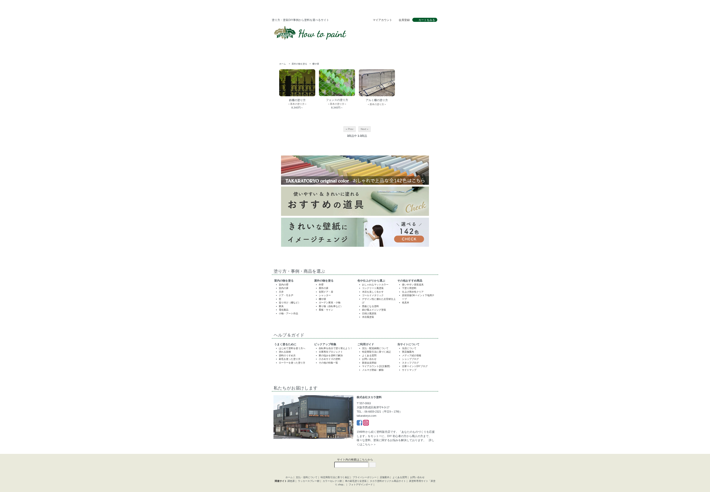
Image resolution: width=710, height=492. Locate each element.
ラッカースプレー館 (309, 481)
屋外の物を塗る (299, 64)
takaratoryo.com (366, 415)
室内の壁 (283, 284)
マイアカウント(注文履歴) (376, 366)
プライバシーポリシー (365, 477)
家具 (281, 306)
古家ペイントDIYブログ (415, 366)
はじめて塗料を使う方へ (292, 348)
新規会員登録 (369, 362)
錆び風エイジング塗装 (374, 309)
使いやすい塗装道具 (413, 284)
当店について (409, 348)
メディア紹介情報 (411, 355)
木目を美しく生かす (373, 291)
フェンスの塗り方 (337, 99)
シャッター (325, 295)
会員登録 (404, 19)
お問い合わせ (369, 359)
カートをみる (426, 19)
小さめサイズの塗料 (329, 359)
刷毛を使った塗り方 (289, 359)
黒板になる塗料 (370, 306)
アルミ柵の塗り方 (377, 100)
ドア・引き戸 (286, 295)
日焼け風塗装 (369, 313)
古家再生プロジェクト (331, 351)
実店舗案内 (408, 351)
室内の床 (283, 288)
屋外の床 (323, 288)
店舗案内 (384, 477)
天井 (281, 291)
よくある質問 (369, 355)
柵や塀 (315, 64)
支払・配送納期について (375, 348)
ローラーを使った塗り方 (292, 362)
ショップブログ (410, 359)
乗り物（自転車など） (331, 306)
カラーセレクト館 (332, 481)
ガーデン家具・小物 (329, 302)
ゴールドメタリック (373, 295)
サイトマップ (409, 370)
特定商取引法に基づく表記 (376, 351)
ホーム (282, 64)
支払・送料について (306, 477)
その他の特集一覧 (328, 362)
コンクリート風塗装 (373, 288)
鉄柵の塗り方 (297, 100)
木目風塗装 (368, 317)
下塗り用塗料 (409, 288)
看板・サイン (326, 309)
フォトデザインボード (361, 484)
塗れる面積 (285, 351)
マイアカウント (382, 19)
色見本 (405, 302)
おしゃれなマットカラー (375, 284)
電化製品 (283, 309)
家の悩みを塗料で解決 (331, 355)
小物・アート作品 (288, 313)
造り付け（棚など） (289, 302)
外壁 (321, 284)
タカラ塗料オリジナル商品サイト (388, 481)
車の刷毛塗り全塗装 (356, 481)
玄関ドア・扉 (326, 291)
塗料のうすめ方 (287, 355)
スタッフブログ (410, 362)
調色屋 (291, 481)
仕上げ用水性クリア (413, 291)
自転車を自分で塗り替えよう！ (335, 348)
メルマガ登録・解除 (373, 370)
